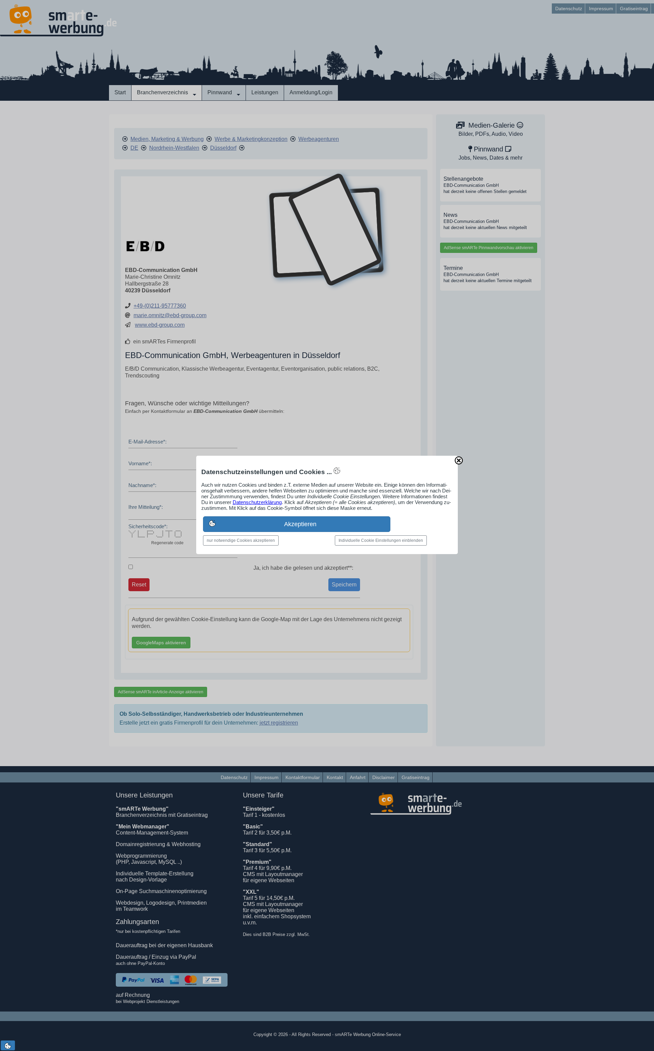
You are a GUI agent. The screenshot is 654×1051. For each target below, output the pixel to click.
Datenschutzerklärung (257, 502)
